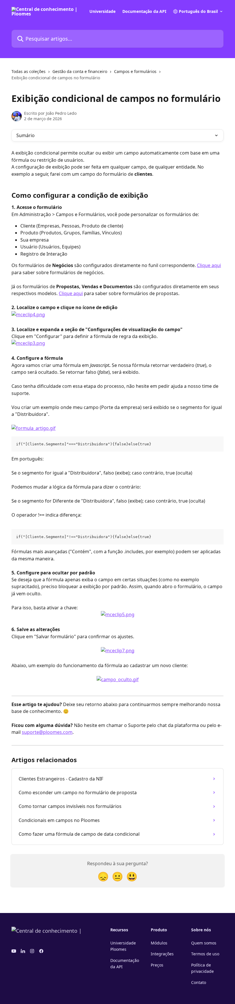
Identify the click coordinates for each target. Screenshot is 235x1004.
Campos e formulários (135, 71)
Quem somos (203, 943)
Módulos (159, 943)
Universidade (102, 11)
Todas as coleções (28, 71)
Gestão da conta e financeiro (79, 71)
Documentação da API (144, 11)
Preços (157, 965)
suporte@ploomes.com (47, 732)
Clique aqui (209, 265)
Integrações (162, 953)
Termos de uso (205, 953)
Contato (198, 982)
